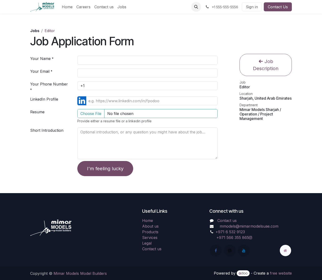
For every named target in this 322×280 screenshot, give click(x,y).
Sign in (252, 6)
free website (281, 273)
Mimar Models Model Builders (80, 273)
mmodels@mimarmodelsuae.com (249, 226)
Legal (147, 243)
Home (147, 220)
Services (149, 237)
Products (150, 231)
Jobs (34, 30)
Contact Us (278, 6)
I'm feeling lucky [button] (105, 168)
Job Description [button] (265, 65)
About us (150, 226)
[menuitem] (67, 7)
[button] (196, 7)
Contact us (151, 248)
